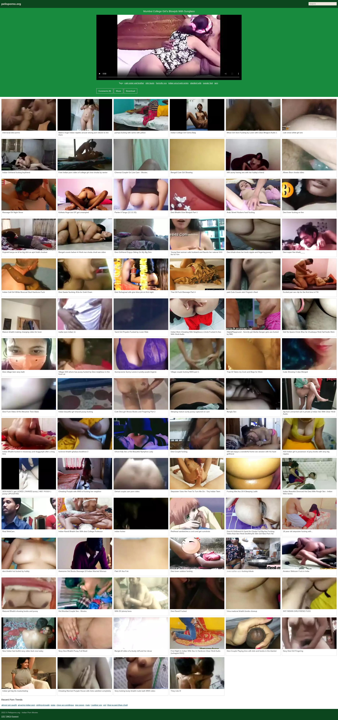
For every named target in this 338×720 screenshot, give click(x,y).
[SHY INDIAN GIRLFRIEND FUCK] (309, 593)
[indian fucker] (141, 513)
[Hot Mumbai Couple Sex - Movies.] (85, 593)
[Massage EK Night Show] (28, 194)
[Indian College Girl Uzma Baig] (197, 115)
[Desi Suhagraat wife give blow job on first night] (141, 274)
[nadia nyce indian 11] (85, 314)
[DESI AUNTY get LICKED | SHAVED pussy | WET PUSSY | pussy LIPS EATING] (28, 474)
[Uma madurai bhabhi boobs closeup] (253, 593)
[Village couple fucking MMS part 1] (197, 354)
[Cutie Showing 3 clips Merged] (309, 354)
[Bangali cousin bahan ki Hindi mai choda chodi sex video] (85, 234)
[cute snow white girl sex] (309, 115)
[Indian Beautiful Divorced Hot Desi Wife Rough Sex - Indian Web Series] (309, 474)
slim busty (149, 83)
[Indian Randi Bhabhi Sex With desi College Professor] (85, 513)
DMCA (8, 716)
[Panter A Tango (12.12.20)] (141, 194)
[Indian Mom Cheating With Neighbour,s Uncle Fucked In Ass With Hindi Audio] (197, 314)
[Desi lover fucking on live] (309, 194)
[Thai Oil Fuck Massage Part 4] (197, 274)
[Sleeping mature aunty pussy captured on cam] (197, 394)
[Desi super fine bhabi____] (309, 234)
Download (130, 91)
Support (15, 716)
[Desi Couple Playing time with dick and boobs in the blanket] (253, 633)
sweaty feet (208, 83)
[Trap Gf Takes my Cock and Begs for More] (253, 354)
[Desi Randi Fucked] (197, 593)
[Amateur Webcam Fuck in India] (309, 553)
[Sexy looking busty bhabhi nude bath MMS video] (141, 673)
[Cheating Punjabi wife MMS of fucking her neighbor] (85, 474)
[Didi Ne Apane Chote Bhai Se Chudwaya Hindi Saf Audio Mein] (309, 314)
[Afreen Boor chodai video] (309, 155)
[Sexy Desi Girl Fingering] (309, 633)
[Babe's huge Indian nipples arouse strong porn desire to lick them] (85, 115)
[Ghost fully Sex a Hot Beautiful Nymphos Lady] (141, 434)
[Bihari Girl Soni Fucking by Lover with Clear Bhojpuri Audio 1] (253, 115)
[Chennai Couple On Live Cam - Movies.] (141, 155)
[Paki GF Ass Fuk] (141, 553)
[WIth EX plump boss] (141, 593)
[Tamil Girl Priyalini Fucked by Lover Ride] (141, 314)
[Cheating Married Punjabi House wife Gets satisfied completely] (85, 673)
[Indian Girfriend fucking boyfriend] (28, 155)
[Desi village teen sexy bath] (28, 354)
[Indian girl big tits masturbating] (28, 673)
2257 (3, 716)
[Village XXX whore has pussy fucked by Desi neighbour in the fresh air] (85, 354)
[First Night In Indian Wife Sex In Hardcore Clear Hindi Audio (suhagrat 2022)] (197, 633)
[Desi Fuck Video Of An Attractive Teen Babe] (28, 394)
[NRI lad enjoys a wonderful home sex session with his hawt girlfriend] (253, 434)
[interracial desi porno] (28, 115)
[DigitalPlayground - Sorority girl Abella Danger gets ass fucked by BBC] (253, 314)
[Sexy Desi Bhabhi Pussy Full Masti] (85, 633)
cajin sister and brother (134, 83)
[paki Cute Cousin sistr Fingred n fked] (253, 274)
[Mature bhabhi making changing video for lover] (28, 314)
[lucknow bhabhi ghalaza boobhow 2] (85, 434)
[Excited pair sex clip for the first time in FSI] (309, 274)
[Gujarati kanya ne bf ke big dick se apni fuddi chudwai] (28, 234)
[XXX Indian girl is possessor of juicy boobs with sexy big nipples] (309, 434)
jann (216, 83)
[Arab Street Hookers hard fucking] (253, 194)
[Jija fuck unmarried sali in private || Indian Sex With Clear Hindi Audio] (309, 394)
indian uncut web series (178, 83)
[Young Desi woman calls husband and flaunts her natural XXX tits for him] (197, 234)
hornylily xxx (161, 83)
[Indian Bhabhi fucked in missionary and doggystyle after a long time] (28, 434)
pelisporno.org (11, 3)
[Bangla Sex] (253, 394)
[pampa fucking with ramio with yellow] (141, 115)
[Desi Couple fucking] (197, 434)
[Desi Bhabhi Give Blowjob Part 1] (197, 194)
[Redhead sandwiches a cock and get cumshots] (197, 513)
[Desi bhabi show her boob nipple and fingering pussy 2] (253, 234)
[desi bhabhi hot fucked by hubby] (28, 553)
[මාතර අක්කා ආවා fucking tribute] (253, 553)
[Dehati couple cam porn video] (141, 474)
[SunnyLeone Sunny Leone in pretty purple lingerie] (141, 354)
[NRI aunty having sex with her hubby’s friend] (253, 155)
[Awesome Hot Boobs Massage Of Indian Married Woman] (85, 553)
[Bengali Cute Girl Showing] (197, 155)
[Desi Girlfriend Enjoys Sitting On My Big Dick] (141, 234)
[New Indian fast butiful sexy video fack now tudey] (28, 633)
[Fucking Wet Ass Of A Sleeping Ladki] (253, 474)
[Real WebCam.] (28, 513)
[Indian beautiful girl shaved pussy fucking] (85, 394)
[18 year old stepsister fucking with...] (309, 513)
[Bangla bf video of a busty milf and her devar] (141, 633)
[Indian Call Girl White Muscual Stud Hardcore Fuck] (28, 274)
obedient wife (195, 83)
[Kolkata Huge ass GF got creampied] (85, 194)
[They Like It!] (197, 673)
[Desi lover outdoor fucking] (197, 553)
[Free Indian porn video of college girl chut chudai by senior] (85, 155)
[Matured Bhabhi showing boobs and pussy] (28, 593)
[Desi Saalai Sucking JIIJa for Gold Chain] (85, 274)
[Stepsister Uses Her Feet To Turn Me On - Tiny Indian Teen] (197, 474)
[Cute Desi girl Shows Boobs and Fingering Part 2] (141, 394)
